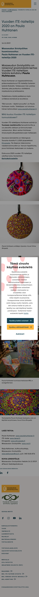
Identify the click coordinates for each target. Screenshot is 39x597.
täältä (26, 313)
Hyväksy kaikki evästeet (18, 321)
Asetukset (20, 334)
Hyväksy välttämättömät (19, 327)
